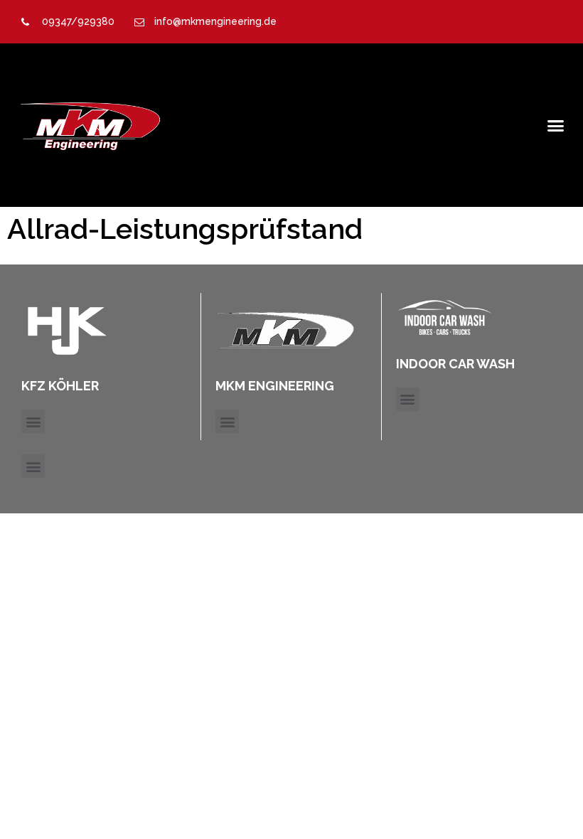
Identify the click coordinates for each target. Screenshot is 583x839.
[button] (555, 125)
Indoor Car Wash (455, 363)
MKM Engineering (274, 385)
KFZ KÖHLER (60, 385)
